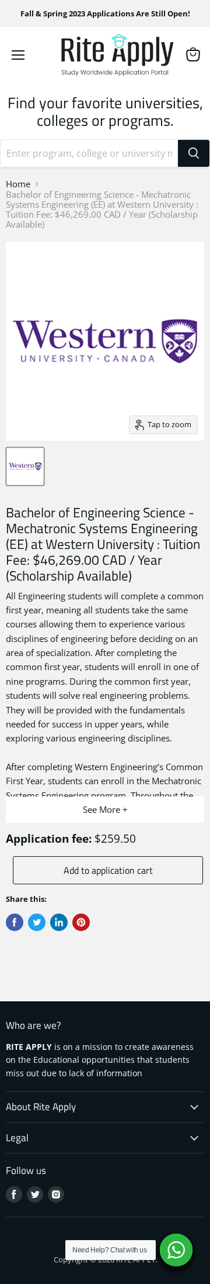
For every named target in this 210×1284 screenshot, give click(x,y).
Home (18, 184)
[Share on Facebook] (14, 922)
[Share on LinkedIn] (59, 922)
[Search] (193, 153)
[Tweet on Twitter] (37, 922)
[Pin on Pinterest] (81, 922)
